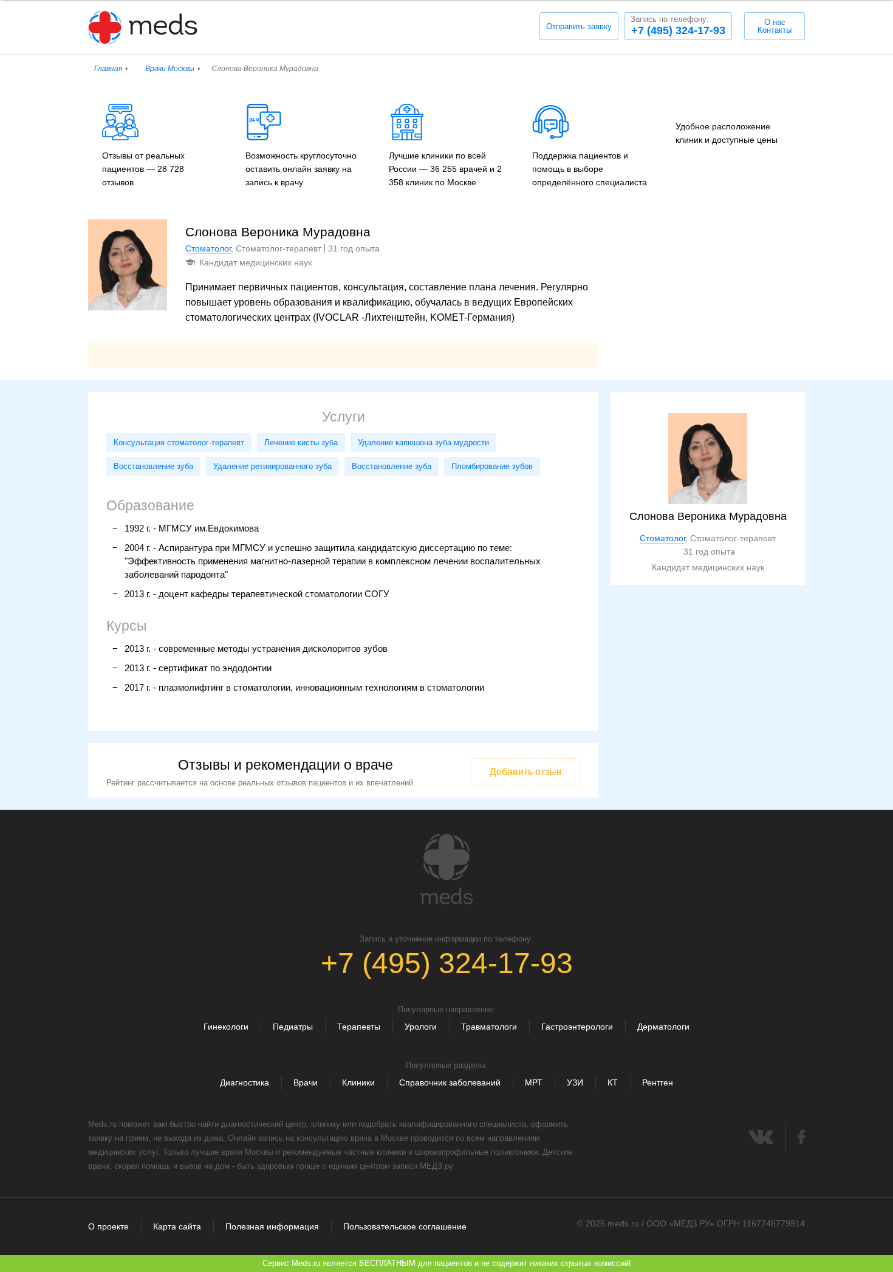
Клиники (358, 1082)
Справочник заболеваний (450, 1082)
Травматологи (489, 1026)
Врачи (305, 1082)
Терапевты (358, 1026)
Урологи (421, 1026)
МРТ (533, 1082)
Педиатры (293, 1026)
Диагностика (244, 1082)
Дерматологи (663, 1026)
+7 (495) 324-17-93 (678, 25)
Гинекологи (226, 1026)
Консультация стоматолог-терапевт (179, 442)
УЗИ (575, 1082)
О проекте (108, 1226)
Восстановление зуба (153, 466)
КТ (612, 1082)
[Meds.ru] (446, 869)
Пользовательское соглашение (405, 1226)
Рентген (657, 1082)
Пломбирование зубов (492, 466)
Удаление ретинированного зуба (272, 466)
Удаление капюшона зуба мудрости (423, 442)
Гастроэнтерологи (577, 1026)
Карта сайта (177, 1226)
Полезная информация (272, 1226)
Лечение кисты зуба (301, 442)
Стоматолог (208, 248)
